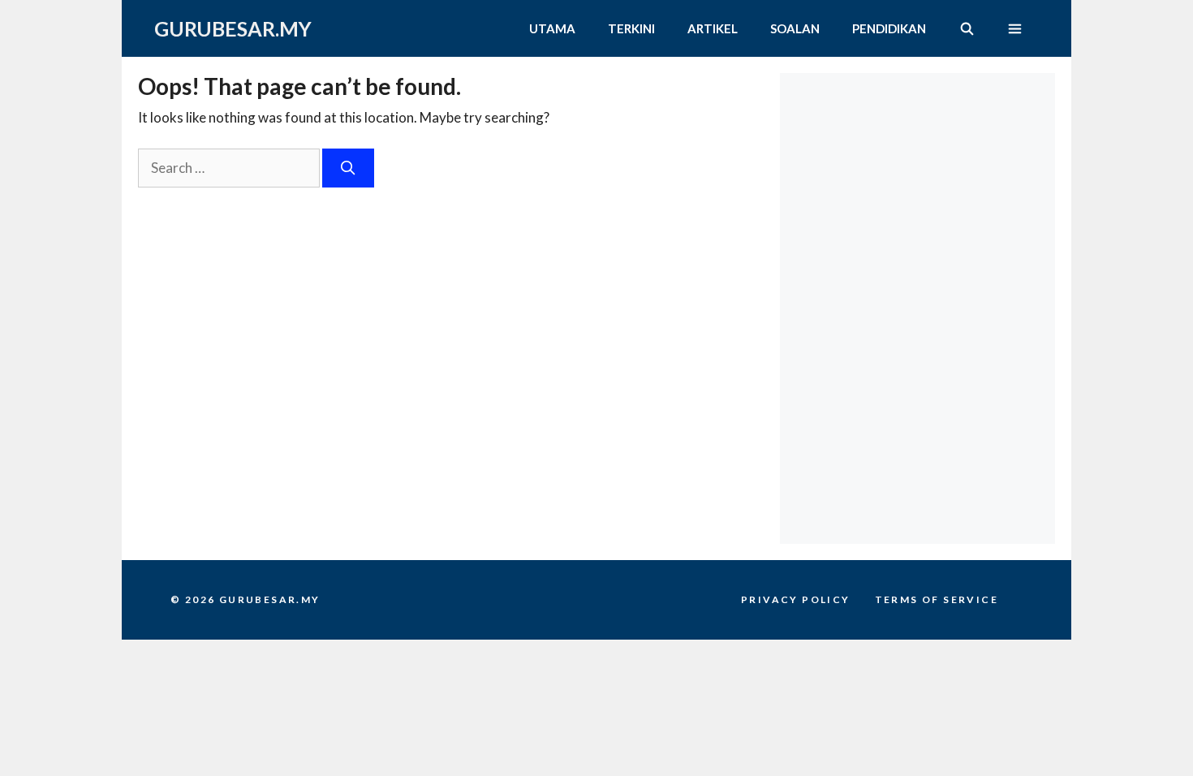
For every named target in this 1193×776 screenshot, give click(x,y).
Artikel (712, 28)
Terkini (631, 28)
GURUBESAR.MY (233, 28)
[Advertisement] (921, 174)
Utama (552, 28)
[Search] (348, 168)
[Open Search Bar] (966, 28)
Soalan (795, 28)
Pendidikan (889, 28)
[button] (1015, 28)
